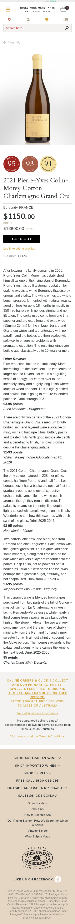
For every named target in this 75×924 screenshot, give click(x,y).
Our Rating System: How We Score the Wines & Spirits (38, 822)
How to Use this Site (37, 814)
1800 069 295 (47, 780)
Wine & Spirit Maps (37, 836)
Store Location (37, 803)
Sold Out (21, 239)
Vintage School (38, 830)
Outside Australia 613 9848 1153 (37, 788)
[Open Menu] (9, 9)
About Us (37, 809)
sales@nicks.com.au (37, 795)
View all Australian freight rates (37, 713)
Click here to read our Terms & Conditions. (37, 736)
